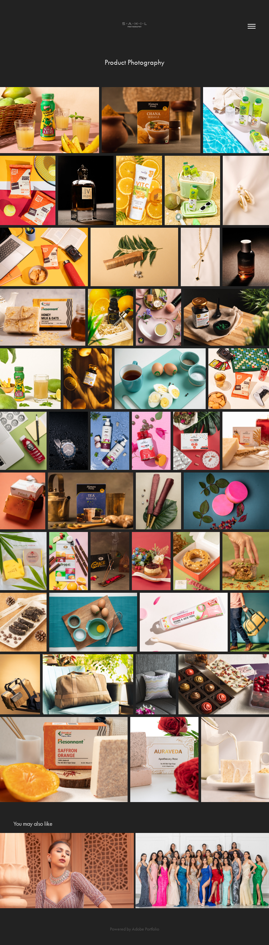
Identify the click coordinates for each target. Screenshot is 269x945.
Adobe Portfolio (145, 929)
